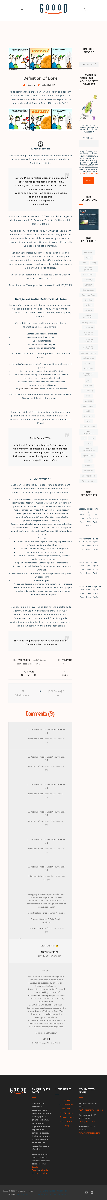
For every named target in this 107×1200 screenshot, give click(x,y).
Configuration (88, 290)
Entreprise (88, 327)
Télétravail (88, 470)
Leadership (88, 390)
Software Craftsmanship (88, 449)
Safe (92, 438)
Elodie (88, 586)
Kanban (43, 660)
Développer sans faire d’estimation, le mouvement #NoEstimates (23, 695)
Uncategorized (88, 476)
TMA (88, 460)
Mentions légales (47, 1190)
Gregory (82, 509)
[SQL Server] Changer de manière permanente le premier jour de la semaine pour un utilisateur (57, 691)
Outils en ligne (88, 426)
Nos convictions (67, 1104)
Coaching (88, 279)
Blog (94, 262)
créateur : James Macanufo (53, 492)
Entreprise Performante (88, 347)
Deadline (88, 300)
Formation (88, 368)
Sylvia (88, 538)
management (88, 406)
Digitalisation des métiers (88, 316)
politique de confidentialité (88, 173)
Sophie (96, 562)
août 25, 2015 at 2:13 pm (49, 954)
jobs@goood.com (87, 1121)
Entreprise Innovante (88, 333)
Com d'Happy (22, 1194)
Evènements (88, 358)
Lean (88, 396)
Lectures (88, 401)
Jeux (88, 380)
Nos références (66, 1112)
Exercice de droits (61, 1194)
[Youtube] (86, 1192)
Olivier (82, 586)
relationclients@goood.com (91, 1109)
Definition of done (36, 738)
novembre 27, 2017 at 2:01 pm (46, 1041)
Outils (30, 663)
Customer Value (88, 295)
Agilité (36, 660)
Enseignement (88, 322)
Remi (95, 538)
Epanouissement (88, 353)
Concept (88, 285)
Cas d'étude (88, 274)
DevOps (88, 310)
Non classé (22, 663)
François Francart (36, 928)
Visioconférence (88, 481)
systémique (88, 455)
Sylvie (81, 562)
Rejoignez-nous (66, 1117)
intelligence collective (88, 374)
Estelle (89, 562)
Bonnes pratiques (88, 268)
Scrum (37, 663)
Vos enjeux (67, 1108)
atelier (84, 262)
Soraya (95, 509)
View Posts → (82, 522)
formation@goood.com (89, 1132)
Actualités (88, 252)
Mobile (88, 411)
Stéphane (96, 586)
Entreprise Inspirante (88, 340)
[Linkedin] (92, 1192)
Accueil (66, 1100)
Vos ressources (66, 1121)
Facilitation (88, 363)
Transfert (88, 465)
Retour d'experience (88, 432)
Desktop (88, 305)
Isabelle (82, 538)
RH (84, 438)
